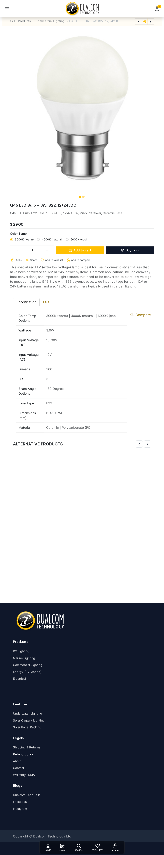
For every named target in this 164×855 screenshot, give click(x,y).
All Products (22, 21)
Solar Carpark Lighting (29, 720)
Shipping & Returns (26, 747)
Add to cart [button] (82, 250)
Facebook (20, 802)
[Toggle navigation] (7, 8)
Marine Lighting (24, 658)
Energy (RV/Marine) (27, 672)
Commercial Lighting (50, 21)
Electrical (19, 678)
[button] (12, 112)
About (17, 761)
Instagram (20, 809)
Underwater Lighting (27, 713)
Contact (18, 768)
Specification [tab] (26, 302)
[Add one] (47, 250)
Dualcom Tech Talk (26, 795)
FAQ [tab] (46, 302)
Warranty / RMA (24, 775)
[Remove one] (17, 250)
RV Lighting (21, 651)
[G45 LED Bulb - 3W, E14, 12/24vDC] (82, 520)
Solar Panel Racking (27, 727)
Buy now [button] (132, 250)
